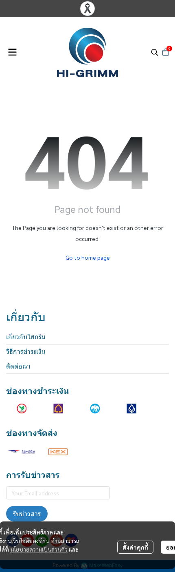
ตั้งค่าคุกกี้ (135, 547)
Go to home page (88, 257)
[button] (154, 52)
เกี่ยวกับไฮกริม (26, 337)
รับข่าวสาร (27, 514)
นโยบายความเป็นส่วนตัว (39, 549)
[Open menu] (12, 52)
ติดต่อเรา (18, 366)
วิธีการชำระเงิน (26, 352)
